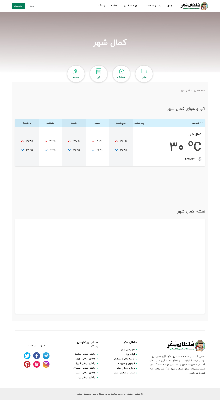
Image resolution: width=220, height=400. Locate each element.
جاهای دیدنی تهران (85, 358)
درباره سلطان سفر (126, 368)
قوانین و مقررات (126, 363)
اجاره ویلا (130, 354)
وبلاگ (101, 5)
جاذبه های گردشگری (124, 359)
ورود (32, 6)
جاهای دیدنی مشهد (85, 354)
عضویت (18, 6)
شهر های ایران (128, 349)
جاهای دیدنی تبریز (85, 372)
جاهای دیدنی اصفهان (84, 368)
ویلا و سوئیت (153, 5)
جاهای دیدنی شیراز (85, 363)
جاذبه (114, 5)
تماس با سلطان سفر (124, 373)
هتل (169, 5)
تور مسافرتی (131, 5)
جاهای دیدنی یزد (86, 377)
